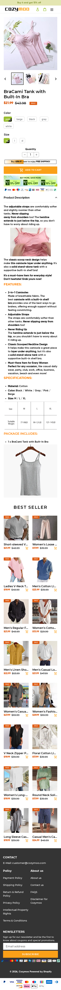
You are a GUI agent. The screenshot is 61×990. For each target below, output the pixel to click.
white (9, 126)
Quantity (30, 149)
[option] (17, 79)
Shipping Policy (12, 885)
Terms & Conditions (15, 920)
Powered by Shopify (41, 972)
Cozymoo (24, 972)
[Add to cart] (27, 549)
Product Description (17, 197)
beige (20, 119)
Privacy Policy (11, 902)
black (32, 119)
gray (44, 119)
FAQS (33, 892)
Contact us (37, 885)
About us (35, 877)
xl (22, 140)
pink (8, 119)
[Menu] (51, 9)
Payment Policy (12, 877)
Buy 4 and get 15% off (29, 3)
